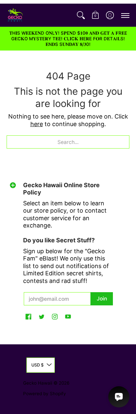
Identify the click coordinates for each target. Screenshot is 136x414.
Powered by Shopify (44, 393)
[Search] (81, 15)
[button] (95, 15)
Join (102, 298)
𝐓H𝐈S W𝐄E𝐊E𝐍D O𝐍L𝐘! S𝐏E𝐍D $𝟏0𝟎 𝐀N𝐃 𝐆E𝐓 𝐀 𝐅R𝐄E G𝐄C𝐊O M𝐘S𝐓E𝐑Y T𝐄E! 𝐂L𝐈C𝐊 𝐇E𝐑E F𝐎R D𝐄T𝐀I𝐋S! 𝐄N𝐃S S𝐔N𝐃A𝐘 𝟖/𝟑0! (68, 38)
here (36, 124)
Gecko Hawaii (37, 383)
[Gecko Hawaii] (15, 15)
